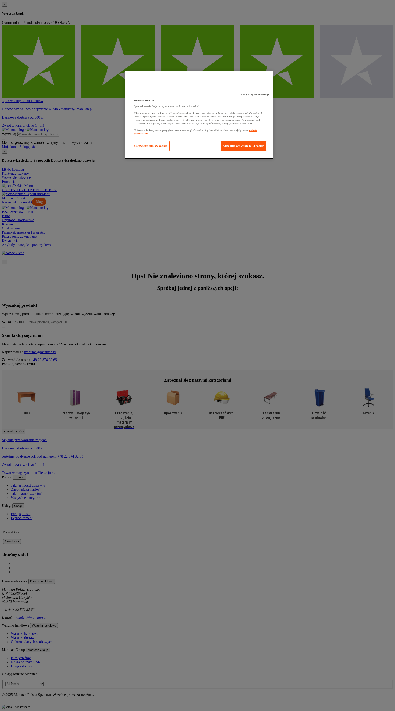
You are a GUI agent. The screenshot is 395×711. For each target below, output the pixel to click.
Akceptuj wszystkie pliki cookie (243, 145)
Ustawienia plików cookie (150, 145)
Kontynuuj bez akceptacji (255, 94)
